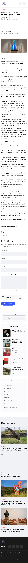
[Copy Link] (7, 23)
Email (3, 258)
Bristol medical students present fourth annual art (17, 341)
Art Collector (8, 385)
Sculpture (8, 31)
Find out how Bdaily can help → (10, 226)
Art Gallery (7, 388)
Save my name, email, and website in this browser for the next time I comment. (14, 291)
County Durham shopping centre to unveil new (17, 369)
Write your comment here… (8, 274)
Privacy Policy (18, 553)
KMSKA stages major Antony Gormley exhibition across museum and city (12, 530)
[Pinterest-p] (17, 546)
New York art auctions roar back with (18, 359)
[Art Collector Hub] (4, 3)
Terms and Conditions (7, 553)
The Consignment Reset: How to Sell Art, (18, 331)
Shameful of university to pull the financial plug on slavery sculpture (11, 475)
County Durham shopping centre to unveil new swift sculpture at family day (14, 449)
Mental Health (8, 401)
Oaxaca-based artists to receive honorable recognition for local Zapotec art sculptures (13, 503)
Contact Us (4, 556)
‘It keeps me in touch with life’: (18, 349)
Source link (4, 236)
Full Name (4, 250)
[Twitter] (13, 546)
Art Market (7, 391)
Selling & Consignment (11, 407)
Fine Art (6, 398)
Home (3, 31)
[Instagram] (21, 546)
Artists (6, 394)
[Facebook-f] (9, 546)
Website (3, 266)
